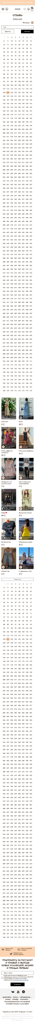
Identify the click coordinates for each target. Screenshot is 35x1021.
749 (23, 379)
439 (31, 236)
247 (31, 148)
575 (31, 299)
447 (31, 240)
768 (4, 391)
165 (23, 111)
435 (15, 236)
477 (23, 254)
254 (27, 151)
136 (4, 100)
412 (19, 225)
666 (11, 343)
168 (4, 114)
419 (15, 229)
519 (31, 273)
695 (31, 354)
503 (31, 265)
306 (11, 177)
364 (19, 203)
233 (8, 144)
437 (23, 236)
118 (27, 89)
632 (4, 328)
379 (15, 210)
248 (4, 151)
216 (4, 137)
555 (15, 291)
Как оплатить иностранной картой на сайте (17, 2)
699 (15, 357)
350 (27, 195)
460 (19, 247)
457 (8, 247)
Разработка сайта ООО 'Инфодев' (14, 1012)
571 (15, 299)
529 (8, 280)
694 (27, 354)
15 (31, 41)
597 (23, 310)
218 (11, 137)
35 (15, 52)
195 (15, 126)
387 (15, 214)
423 (31, 229)
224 (4, 140)
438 (27, 236)
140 (19, 100)
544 (4, 287)
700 (19, 357)
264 (4, 159)
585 (8, 306)
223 (31, 137)
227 (15, 140)
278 (27, 162)
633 (8, 328)
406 (27, 221)
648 (4, 335)
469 (23, 251)
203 (15, 129)
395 (15, 218)
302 (27, 173)
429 (23, 232)
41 (8, 56)
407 (31, 221)
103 (31, 81)
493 (23, 262)
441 (8, 240)
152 (4, 107)
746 (11, 379)
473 (8, 254)
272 (4, 162)
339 (15, 192)
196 (19, 126)
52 (19, 59)
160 (4, 111)
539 (15, 284)
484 (19, 258)
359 (31, 199)
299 (15, 173)
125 (23, 92)
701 (23, 357)
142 (27, 100)
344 (4, 195)
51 (15, 59)
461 (23, 247)
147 (15, 103)
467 (15, 251)
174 (27, 114)
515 (15, 273)
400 (4, 221)
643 (15, 332)
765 (23, 387)
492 (19, 262)
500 (19, 265)
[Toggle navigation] (2, 9)
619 (15, 321)
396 (19, 218)
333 (23, 188)
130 (11, 96)
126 (27, 92)
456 (4, 247)
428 (19, 232)
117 (23, 89)
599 (31, 310)
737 (8, 376)
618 (11, 321)
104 (4, 85)
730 (11, 372)
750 (27, 379)
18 (12, 45)
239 (31, 144)
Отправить (17, 984)
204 (19, 129)
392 (4, 218)
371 (15, 206)
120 (4, 92)
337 (8, 192)
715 (15, 365)
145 (8, 103)
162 (11, 111)
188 (19, 122)
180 (19, 118)
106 (11, 85)
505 (8, 269)
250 (11, 151)
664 (4, 343)
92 (19, 78)
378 (11, 210)
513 (8, 273)
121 (8, 92)
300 (19, 173)
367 (31, 203)
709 (23, 361)
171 (15, 114)
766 (27, 387)
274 (11, 162)
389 (23, 214)
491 (15, 262)
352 (4, 199)
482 (11, 258)
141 (23, 100)
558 (27, 291)
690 (11, 354)
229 (23, 140)
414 (27, 225)
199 (31, 126)
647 (31, 332)
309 (23, 177)
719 (31, 365)
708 (19, 361)
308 (19, 177)
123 (15, 92)
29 (23, 48)
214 (27, 133)
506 (11, 269)
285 (23, 166)
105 (8, 85)
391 (31, 214)
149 (23, 103)
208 (4, 133)
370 (11, 206)
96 (4, 81)
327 (31, 184)
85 (23, 74)
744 (4, 379)
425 (8, 232)
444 (19, 240)
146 (11, 103)
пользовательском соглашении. (21, 980)
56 (4, 63)
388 (19, 214)
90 (12, 78)
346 (11, 195)
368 (4, 206)
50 (12, 59)
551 (31, 287)
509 (23, 269)
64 (4, 67)
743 (31, 376)
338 (11, 192)
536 (4, 284)
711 (31, 361)
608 (4, 317)
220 (19, 137)
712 (4, 365)
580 (19, 302)
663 (31, 339)
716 (19, 365)
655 (31, 335)
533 (23, 280)
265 (8, 159)
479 (31, 254)
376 (4, 210)
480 (4, 258)
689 (8, 354)
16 (4, 45)
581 (23, 302)
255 (31, 151)
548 (19, 287)
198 (27, 126)
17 (8, 45)
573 (23, 299)
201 (8, 129)
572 (19, 299)
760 (4, 387)
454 (27, 243)
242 (11, 148)
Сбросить (8, 31)
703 (31, 357)
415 (31, 225)
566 (27, 295)
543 (31, 284)
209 (8, 133)
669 (23, 343)
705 (8, 361)
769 (8, 391)
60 (19, 63)
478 (27, 254)
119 (31, 89)
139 (15, 100)
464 (4, 251)
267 (15, 159)
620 (19, 321)
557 (23, 291)
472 (4, 254)
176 (4, 118)
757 (23, 383)
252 (19, 151)
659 (15, 339)
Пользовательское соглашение (17, 1002)
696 (4, 357)
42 (12, 56)
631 (31, 324)
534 (27, 280)
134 (27, 96)
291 (15, 170)
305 (8, 177)
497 (8, 265)
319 (31, 181)
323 (15, 184)
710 (27, 361)
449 (8, 243)
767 (31, 387)
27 (15, 48)
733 (23, 372)
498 (11, 265)
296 (4, 173)
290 (11, 170)
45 (23, 56)
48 (4, 59)
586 (11, 306)
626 (11, 324)
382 (27, 210)
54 (27, 59)
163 (15, 111)
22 (27, 45)
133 (23, 96)
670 (27, 343)
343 (31, 192)
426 (11, 232)
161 (8, 111)
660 (19, 339)
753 (8, 383)
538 (11, 284)
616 (4, 321)
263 (31, 155)
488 (4, 262)
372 (19, 206)
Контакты (24, 999)
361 (8, 203)
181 (23, 118)
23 (31, 45)
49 (8, 59)
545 (8, 287)
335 (31, 188)
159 (31, 107)
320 (4, 184)
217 (8, 137)
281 (8, 166)
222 (27, 137)
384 (4, 214)
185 (8, 122)
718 (27, 365)
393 (8, 218)
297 (8, 173)
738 (11, 376)
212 (19, 133)
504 (4, 269)
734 (27, 372)
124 (19, 92)
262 (27, 155)
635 (15, 328)
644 (19, 332)
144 (4, 103)
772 (19, 391)
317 (23, 181)
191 (31, 122)
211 (15, 133)
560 (4, 295)
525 (23, 276)
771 (15, 391)
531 (15, 280)
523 (15, 276)
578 (11, 302)
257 (8, 155)
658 (11, 339)
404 (19, 221)
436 (19, 236)
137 (8, 100)
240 (4, 148)
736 (4, 376)
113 (8, 89)
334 (27, 188)
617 (8, 321)
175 (31, 114)
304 (4, 177)
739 (15, 376)
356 (19, 199)
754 (11, 383)
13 (23, 41)
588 (19, 306)
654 (27, 335)
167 (31, 111)
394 (11, 218)
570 (11, 299)
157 (23, 107)
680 (4, 350)
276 (19, 162)
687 (31, 350)
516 (19, 273)
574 (27, 299)
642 (11, 332)
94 (27, 78)
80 (4, 74)
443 (15, 240)
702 (27, 357)
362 (11, 203)
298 (11, 173)
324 (19, 184)
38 (27, 52)
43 (15, 56)
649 (8, 335)
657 (8, 339)
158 (27, 107)
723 (15, 368)
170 (11, 114)
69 (23, 67)
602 (11, 313)
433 (8, 236)
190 (27, 122)
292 (19, 170)
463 (31, 247)
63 (31, 63)
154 (11, 107)
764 (19, 387)
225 (8, 140)
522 (11, 276)
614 (27, 317)
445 (23, 240)
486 (27, 258)
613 (23, 317)
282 (11, 166)
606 (27, 313)
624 (4, 324)
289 (8, 170)
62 (27, 63)
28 (19, 48)
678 (27, 346)
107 (15, 85)
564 (19, 295)
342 (27, 192)
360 (4, 203)
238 (27, 144)
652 (19, 335)
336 (4, 192)
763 (15, 387)
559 (31, 291)
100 (19, 81)
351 (31, 195)
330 (11, 188)
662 (27, 339)
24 (4, 48)
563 (15, 295)
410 (11, 225)
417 (8, 229)
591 (31, 306)
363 (15, 203)
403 (15, 221)
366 (27, 203)
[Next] (17, 394)
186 (11, 122)
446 (27, 240)
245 (23, 148)
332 (19, 188)
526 (27, 276)
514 (11, 273)
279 (31, 162)
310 (27, 177)
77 (23, 70)
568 (4, 299)
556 (19, 291)
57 (8, 63)
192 (4, 126)
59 (15, 63)
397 (23, 218)
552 (4, 291)
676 (19, 346)
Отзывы (15, 999)
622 (27, 321)
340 (19, 192)
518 (27, 273)
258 (11, 155)
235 (15, 144)
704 (4, 361)
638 (27, 328)
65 (8, 67)
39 (31, 52)
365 (23, 203)
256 (4, 155)
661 (23, 339)
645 (23, 332)
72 (4, 70)
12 (19, 41)
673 (8, 346)
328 (4, 188)
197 (23, 126)
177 (8, 118)
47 (31, 56)
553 (8, 291)
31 (31, 48)
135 (31, 96)
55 (31, 59)
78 (27, 70)
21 (23, 45)
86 (27, 74)
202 (11, 129)
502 (27, 265)
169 (8, 114)
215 (31, 133)
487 (31, 258)
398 (27, 218)
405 (23, 221)
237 (23, 144)
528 (4, 280)
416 (4, 229)
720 (4, 368)
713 (8, 365)
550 (27, 287)
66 (12, 67)
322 (11, 184)
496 (4, 265)
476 (19, 254)
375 (31, 206)
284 (19, 166)
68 (19, 67)
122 (11, 92)
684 (19, 350)
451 (15, 243)
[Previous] (4, 37)
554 (11, 291)
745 (8, 379)
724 (19, 368)
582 (27, 302)
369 (8, 206)
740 (19, 376)
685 (23, 350)
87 (31, 74)
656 (4, 339)
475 (15, 254)
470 (27, 251)
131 (15, 96)
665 (8, 343)
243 (15, 148)
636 (19, 328)
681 (8, 350)
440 (4, 240)
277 (23, 162)
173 (23, 114)
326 (27, 184)
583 (31, 302)
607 (31, 313)
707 (15, 361)
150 (27, 103)
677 (23, 346)
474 (11, 254)
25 (8, 48)
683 (15, 350)
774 (27, 391)
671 (31, 343)
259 (15, 155)
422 (27, 229)
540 (19, 284)
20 (19, 45)
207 (31, 129)
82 (12, 74)
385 (8, 214)
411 (15, 225)
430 (27, 232)
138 (11, 100)
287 (31, 166)
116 (19, 89)
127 (31, 92)
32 (4, 52)
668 (19, 343)
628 (19, 324)
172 (19, 114)
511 (31, 269)
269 (23, 159)
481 (8, 258)
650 (11, 335)
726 (27, 368)
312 (4, 181)
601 (8, 313)
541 (23, 284)
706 (11, 361)
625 (8, 324)
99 (15, 81)
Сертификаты (25, 997)
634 (11, 328)
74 (12, 70)
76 (19, 70)
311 (31, 177)
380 (19, 210)
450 (11, 243)
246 (27, 148)
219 (15, 137)
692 (19, 354)
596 (19, 310)
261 (23, 155)
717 (23, 365)
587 (15, 306)
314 (11, 181)
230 (27, 140)
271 (31, 159)
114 (11, 89)
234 (11, 144)
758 (27, 383)
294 (27, 170)
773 (23, 391)
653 (23, 335)
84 (19, 74)
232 (4, 144)
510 (27, 269)
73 (8, 70)
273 (8, 162)
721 (8, 368)
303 (31, 173)
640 (4, 332)
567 (31, 295)
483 (15, 258)
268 (19, 159)
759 (31, 383)
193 (8, 126)
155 (15, 107)
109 (23, 85)
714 (11, 365)
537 (8, 284)
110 (27, 85)
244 (19, 148)
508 (19, 269)
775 (31, 391)
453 (23, 243)
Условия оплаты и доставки (17, 1004)
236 (19, 144)
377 (8, 210)
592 (4, 310)
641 (8, 332)
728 (4, 372)
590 (27, 306)
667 (15, 343)
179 (15, 118)
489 (8, 262)
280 (4, 166)
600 (4, 313)
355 (15, 199)
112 (4, 89)
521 (8, 276)
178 (11, 118)
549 (23, 287)
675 (15, 346)
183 (31, 118)
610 (11, 317)
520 (4, 276)
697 (8, 357)
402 (11, 221)
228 (19, 140)
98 (12, 81)
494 (27, 262)
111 (31, 85)
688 (4, 354)
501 (23, 265)
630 (27, 324)
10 (12, 41)
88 (4, 78)
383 (31, 210)
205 (23, 129)
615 (31, 317)
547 (15, 287)
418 (11, 229)
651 (15, 335)
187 (15, 122)
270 (27, 159)
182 (27, 118)
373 (23, 206)
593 (8, 310)
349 (23, 195)
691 (15, 354)
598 (27, 310)
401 (8, 221)
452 (19, 243)
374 (27, 206)
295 (31, 170)
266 (11, 159)
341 (23, 192)
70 (27, 67)
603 (15, 313)
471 (31, 251)
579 (15, 302)
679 (31, 346)
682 (11, 350)
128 (4, 96)
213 (23, 133)
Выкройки (7, 997)
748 (19, 379)
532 (19, 280)
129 (8, 96)
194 (11, 126)
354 (11, 199)
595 (15, 310)
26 (12, 48)
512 (4, 273)
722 (11, 368)
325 (23, 184)
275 (15, 162)
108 (19, 85)
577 (8, 302)
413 (23, 225)
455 (31, 243)
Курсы (15, 997)
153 (8, 107)
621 (23, 321)
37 (23, 52)
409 (8, 225)
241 (8, 148)
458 (11, 247)
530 (11, 280)
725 (23, 368)
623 (31, 321)
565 (23, 295)
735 (31, 372)
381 (23, 210)
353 (8, 199)
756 (19, 383)
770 (11, 391)
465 (8, 251)
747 (15, 379)
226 (11, 140)
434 (11, 236)
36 (19, 52)
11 (15, 41)
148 (19, 103)
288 (4, 170)
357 (23, 199)
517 (23, 273)
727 (31, 368)
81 (8, 74)
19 (15, 45)
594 (11, 310)
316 (19, 181)
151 (31, 103)
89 (8, 78)
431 (31, 232)
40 (4, 56)
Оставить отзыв (17, 19)
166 (27, 111)
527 (31, 276)
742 (27, 376)
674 (11, 346)
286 (27, 166)
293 (23, 170)
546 (11, 287)
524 (19, 276)
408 (4, 225)
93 (23, 78)
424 (4, 232)
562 (11, 295)
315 (15, 181)
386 (11, 214)
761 (8, 387)
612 (19, 317)
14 (27, 41)
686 (27, 350)
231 (31, 140)
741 (23, 376)
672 (4, 346)
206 (27, 129)
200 (4, 129)
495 (31, 262)
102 (27, 81)
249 (8, 151)
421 (23, 229)
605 (23, 313)
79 (31, 70)
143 (31, 100)
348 (19, 195)
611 (15, 317)
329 (8, 188)
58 (12, 63)
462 (27, 247)
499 (15, 265)
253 (23, 151)
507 (15, 269)
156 (19, 107)
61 (23, 63)
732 (19, 372)
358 (27, 199)
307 (15, 177)
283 (15, 166)
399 (31, 218)
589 (23, 306)
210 (11, 133)
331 (15, 188)
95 (31, 78)
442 (11, 240)
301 (23, 173)
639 (31, 328)
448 (4, 243)
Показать (27, 31)
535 (31, 280)
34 (12, 52)
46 (27, 56)
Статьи (7, 999)
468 (19, 251)
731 (15, 372)
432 (4, 236)
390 (27, 214)
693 (23, 354)
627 (15, 324)
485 (23, 258)
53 (23, 59)
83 (15, 74)
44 (19, 56)
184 (4, 122)
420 (19, 229)
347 (15, 195)
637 (23, 328)
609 (8, 317)
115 (15, 89)
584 (4, 306)
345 (8, 195)
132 (19, 96)
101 (23, 81)
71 (31, 67)
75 (15, 70)
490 (11, 262)
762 (11, 387)
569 (8, 299)
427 (15, 232)
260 (19, 155)
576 (4, 302)
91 (15, 78)
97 (8, 81)
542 (27, 284)
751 (31, 379)
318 (27, 181)
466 (11, 251)
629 (23, 324)
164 (19, 111)
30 (27, 48)
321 (8, 184)
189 (23, 122)
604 (19, 313)
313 (8, 181)
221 (23, 137)
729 (8, 372)
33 (8, 52)
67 (15, 67)
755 (15, 383)
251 (15, 151)
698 (11, 357)
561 (8, 295)
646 (27, 332)
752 (4, 383)
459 (15, 247)
